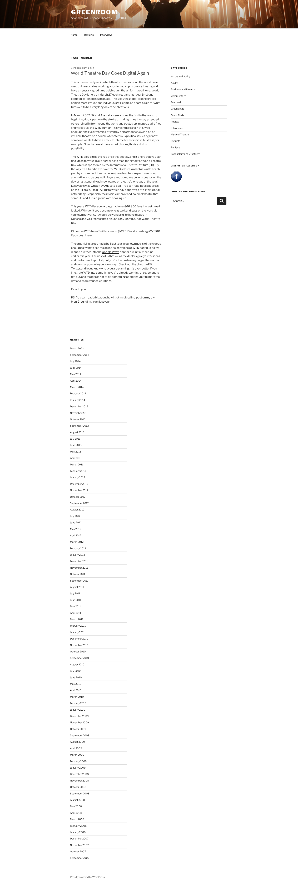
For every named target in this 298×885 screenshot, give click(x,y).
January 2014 (77, 400)
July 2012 (75, 516)
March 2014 (77, 387)
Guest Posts (177, 115)
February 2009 (78, 761)
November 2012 (79, 490)
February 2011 (78, 625)
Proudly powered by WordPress (87, 877)
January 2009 (78, 767)
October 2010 (78, 651)
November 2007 (79, 845)
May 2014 (75, 374)
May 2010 (75, 683)
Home (74, 34)
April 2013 (75, 457)
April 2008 (76, 812)
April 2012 (75, 535)
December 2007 (79, 838)
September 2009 (79, 735)
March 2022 (77, 348)
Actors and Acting (180, 76)
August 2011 (77, 587)
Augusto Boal (113, 185)
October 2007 (78, 851)
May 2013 (75, 451)
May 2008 (76, 806)
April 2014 (75, 380)
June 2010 (76, 677)
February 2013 (78, 470)
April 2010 (76, 690)
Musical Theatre (180, 134)
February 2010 (78, 703)
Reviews (89, 34)
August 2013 (77, 432)
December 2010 (79, 638)
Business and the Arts (183, 89)
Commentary (178, 95)
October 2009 (78, 728)
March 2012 (76, 541)
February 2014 (78, 393)
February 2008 (78, 825)
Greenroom (94, 12)
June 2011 (75, 599)
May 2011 (75, 606)
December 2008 (79, 774)
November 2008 (79, 780)
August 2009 (77, 741)
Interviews (106, 34)
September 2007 (79, 857)
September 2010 (79, 657)
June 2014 (76, 367)
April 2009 (76, 748)
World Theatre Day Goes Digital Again (110, 73)
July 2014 (75, 361)
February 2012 (78, 548)
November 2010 (79, 645)
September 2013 (79, 425)
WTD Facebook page (98, 206)
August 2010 (77, 664)
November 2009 (79, 722)
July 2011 (75, 593)
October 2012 (77, 496)
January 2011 (77, 632)
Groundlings (177, 108)
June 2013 (76, 445)
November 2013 (79, 412)
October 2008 (78, 786)
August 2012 (77, 509)
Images (175, 121)
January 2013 (77, 477)
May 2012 (75, 529)
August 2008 (77, 799)
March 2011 (76, 619)
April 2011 (75, 612)
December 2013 (79, 406)
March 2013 (77, 464)
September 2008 (79, 793)
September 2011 (79, 580)
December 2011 (79, 561)
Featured (176, 102)
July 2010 (75, 670)
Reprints (175, 140)
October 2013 (78, 419)
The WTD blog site (83, 156)
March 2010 (77, 696)
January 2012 (77, 554)
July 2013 (75, 438)
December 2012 (79, 483)
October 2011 (77, 574)
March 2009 (77, 754)
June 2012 (75, 522)
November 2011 (79, 567)
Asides (174, 82)
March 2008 (77, 819)
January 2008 (78, 832)
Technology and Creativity (185, 153)
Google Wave (110, 252)
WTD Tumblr (103, 127)
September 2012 (79, 503)
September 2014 (79, 354)
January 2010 (77, 709)
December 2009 (79, 716)
